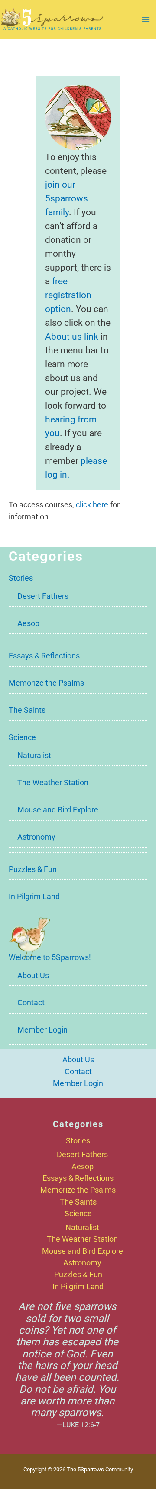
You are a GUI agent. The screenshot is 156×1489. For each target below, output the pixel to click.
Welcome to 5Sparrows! (50, 957)
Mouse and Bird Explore (57, 809)
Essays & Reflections (44, 655)
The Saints (27, 710)
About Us (33, 975)
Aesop (28, 623)
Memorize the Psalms (46, 682)
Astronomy (36, 836)
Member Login (42, 1029)
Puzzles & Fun (33, 869)
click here (92, 504)
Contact (31, 1002)
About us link (71, 336)
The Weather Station (52, 782)
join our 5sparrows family (66, 198)
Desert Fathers (42, 596)
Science (22, 737)
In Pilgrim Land (34, 896)
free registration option (68, 295)
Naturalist (34, 755)
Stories (21, 577)
